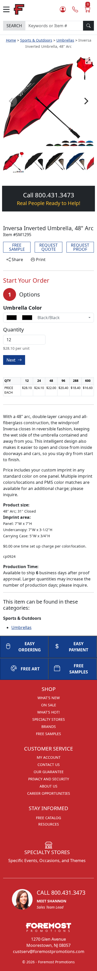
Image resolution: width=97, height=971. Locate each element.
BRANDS (48, 726)
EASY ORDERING (29, 647)
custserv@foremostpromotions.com (48, 951)
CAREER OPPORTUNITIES (48, 793)
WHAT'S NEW (49, 697)
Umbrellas (65, 40)
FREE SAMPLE (17, 247)
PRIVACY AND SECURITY (48, 778)
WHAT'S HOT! (48, 712)
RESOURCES (48, 824)
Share (17, 259)
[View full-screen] (88, 61)
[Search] (88, 26)
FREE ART (30, 669)
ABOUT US (48, 786)
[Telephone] (75, 9)
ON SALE (48, 704)
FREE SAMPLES (48, 733)
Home (11, 40)
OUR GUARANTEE (49, 771)
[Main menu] (8, 9)
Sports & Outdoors (36, 40)
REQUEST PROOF (80, 247)
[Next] (85, 101)
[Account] (62, 9)
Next (11, 360)
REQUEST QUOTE (48, 247)
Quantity (13, 330)
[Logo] (19, 9)
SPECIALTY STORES (48, 719)
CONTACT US (49, 764)
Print (40, 259)
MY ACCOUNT (49, 757)
